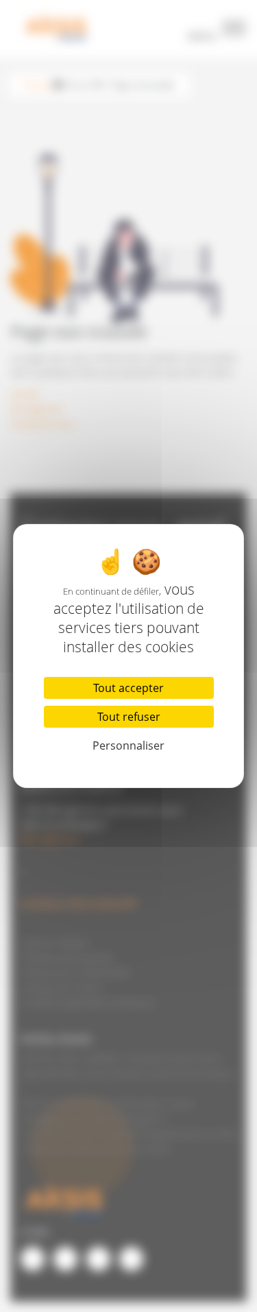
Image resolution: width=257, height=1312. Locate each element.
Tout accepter (128, 687)
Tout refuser (128, 716)
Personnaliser (128, 745)
